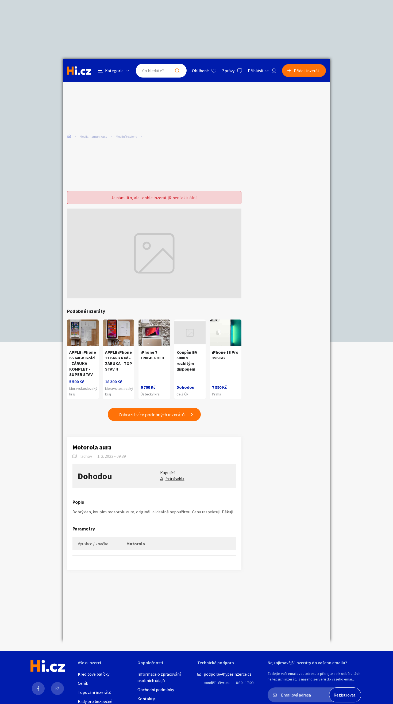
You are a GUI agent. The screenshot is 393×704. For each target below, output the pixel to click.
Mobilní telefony (126, 136)
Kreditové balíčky (93, 674)
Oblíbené (200, 70)
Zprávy (228, 70)
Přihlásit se (258, 70)
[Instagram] (57, 688)
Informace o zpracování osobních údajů (159, 677)
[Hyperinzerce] (79, 70)
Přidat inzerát (306, 70)
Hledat (177, 71)
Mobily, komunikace (93, 136)
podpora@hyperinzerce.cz (228, 674)
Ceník (83, 683)
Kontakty (146, 698)
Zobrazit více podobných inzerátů (151, 414)
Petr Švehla (174, 478)
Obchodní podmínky (155, 689)
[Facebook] (38, 688)
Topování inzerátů (94, 692)
